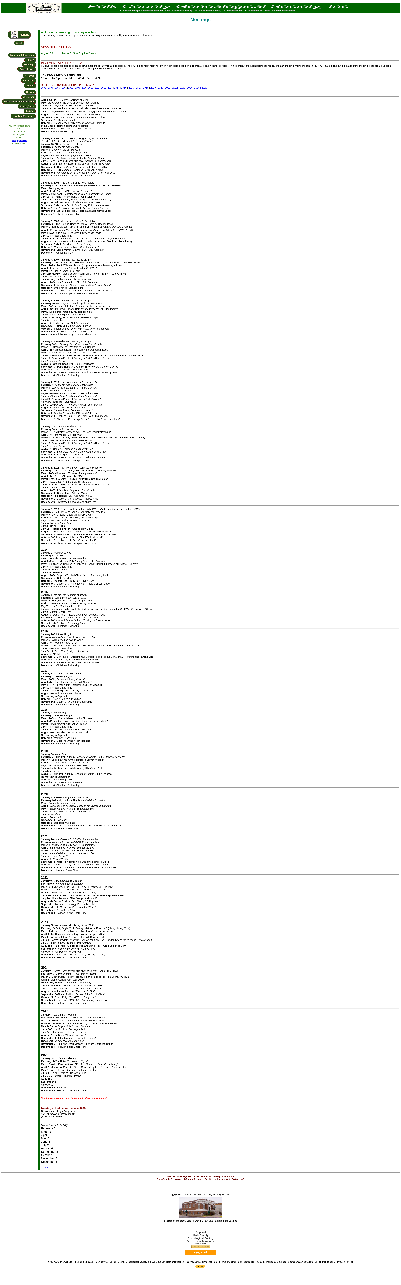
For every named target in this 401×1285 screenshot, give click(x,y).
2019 (153, 87)
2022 (175, 87)
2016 (131, 87)
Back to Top (45, 1168)
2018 (145, 87)
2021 (167, 87)
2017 (138, 87)
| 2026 (203, 87)
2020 (160, 87)
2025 (197, 87)
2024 (189, 87)
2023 (182, 87)
